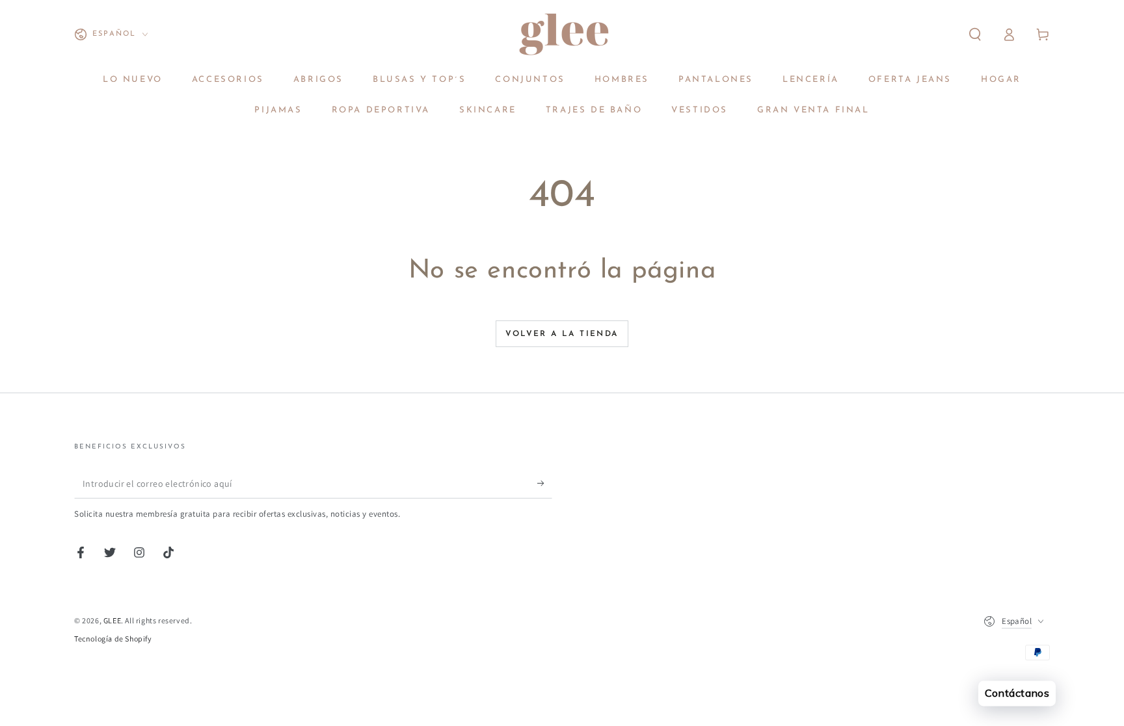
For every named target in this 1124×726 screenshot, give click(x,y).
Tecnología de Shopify (113, 638)
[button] (975, 34)
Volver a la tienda (561, 334)
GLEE (112, 620)
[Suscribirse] (544, 483)
